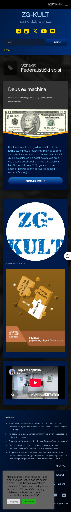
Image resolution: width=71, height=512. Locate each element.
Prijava (6, 50)
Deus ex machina (27, 89)
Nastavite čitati (43, 181)
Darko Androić (46, 98)
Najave (60, 465)
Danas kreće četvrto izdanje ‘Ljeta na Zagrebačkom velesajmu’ (38, 441)
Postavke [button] (13, 501)
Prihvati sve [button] (29, 502)
